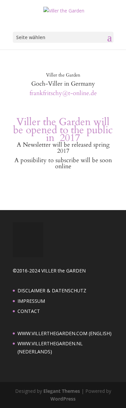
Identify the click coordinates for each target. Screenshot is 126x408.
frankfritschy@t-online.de (63, 93)
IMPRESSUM (31, 301)
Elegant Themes (61, 391)
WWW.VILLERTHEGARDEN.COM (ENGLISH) (64, 333)
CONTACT (28, 311)
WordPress (63, 399)
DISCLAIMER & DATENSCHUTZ (51, 290)
